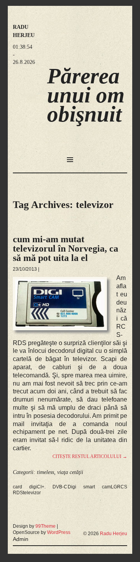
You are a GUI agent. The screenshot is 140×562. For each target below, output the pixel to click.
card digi (25, 487)
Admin (20, 539)
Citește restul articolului (89, 456)
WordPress (58, 532)
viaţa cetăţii (70, 472)
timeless (45, 472)
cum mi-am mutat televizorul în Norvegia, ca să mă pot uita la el (65, 248)
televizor (32, 492)
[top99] (109, 523)
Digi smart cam (89, 487)
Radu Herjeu (113, 533)
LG (114, 487)
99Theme (45, 526)
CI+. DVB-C (52, 487)
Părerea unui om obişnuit (85, 94)
